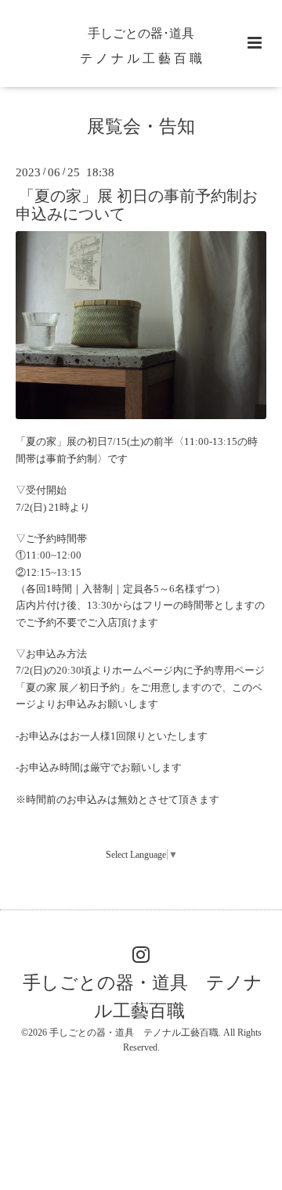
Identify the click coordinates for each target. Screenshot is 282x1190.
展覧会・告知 (141, 126)
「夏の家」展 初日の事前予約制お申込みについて (137, 204)
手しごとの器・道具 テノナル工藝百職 (142, 997)
